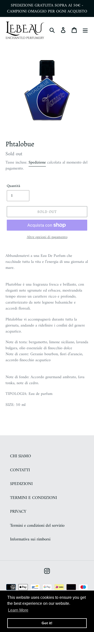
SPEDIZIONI (21, 484)
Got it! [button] (47, 623)
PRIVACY (18, 511)
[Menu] (85, 30)
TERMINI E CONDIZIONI (33, 498)
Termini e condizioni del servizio (37, 525)
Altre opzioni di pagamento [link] (47, 237)
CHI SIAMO (20, 456)
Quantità (13, 186)
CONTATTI (20, 470)
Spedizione (37, 162)
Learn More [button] (18, 610)
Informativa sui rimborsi (30, 539)
